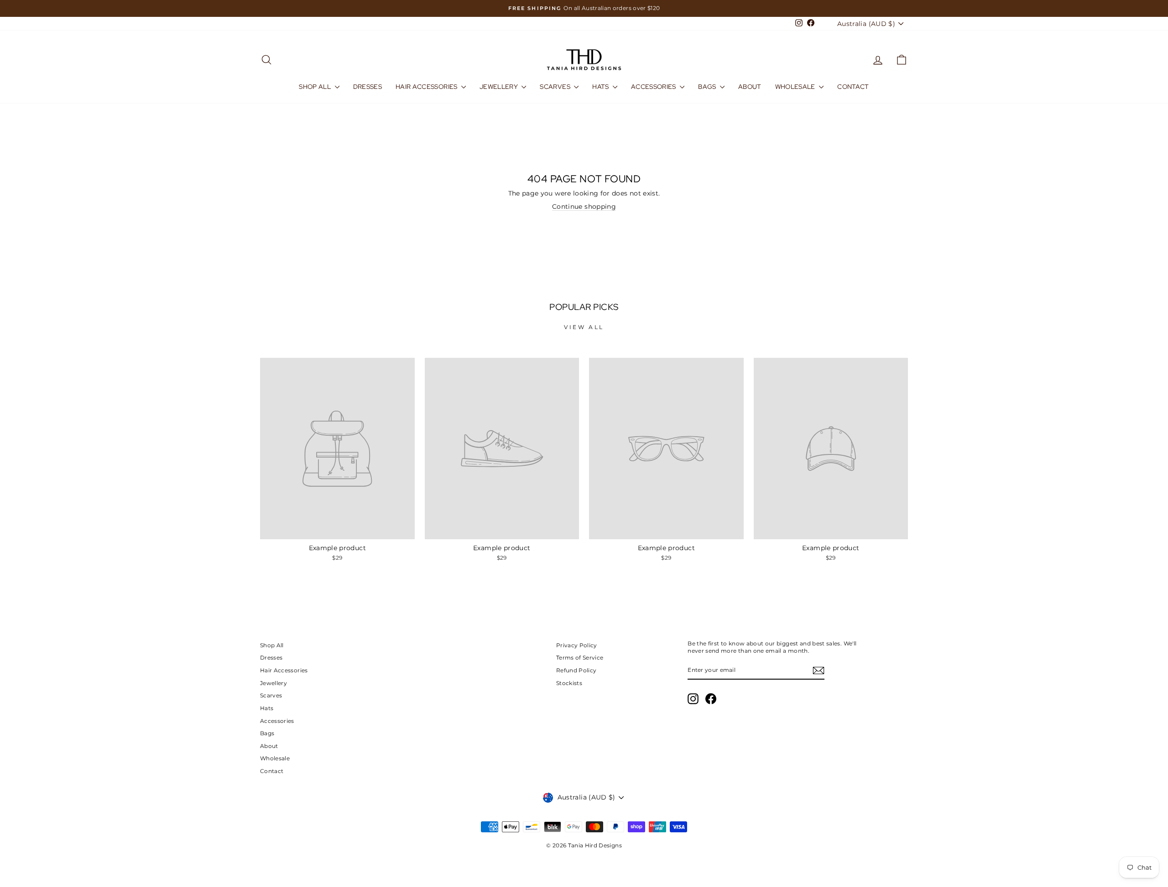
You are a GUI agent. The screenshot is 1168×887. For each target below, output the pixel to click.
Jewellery (500, 87)
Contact (853, 87)
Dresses (367, 87)
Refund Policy (576, 670)
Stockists (569, 683)
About (749, 87)
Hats (601, 87)
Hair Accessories (427, 87)
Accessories (654, 87)
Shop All (315, 87)
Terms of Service (580, 657)
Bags (708, 87)
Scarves (556, 87)
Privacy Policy (576, 645)
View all (584, 327)
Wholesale (796, 87)
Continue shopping (584, 206)
